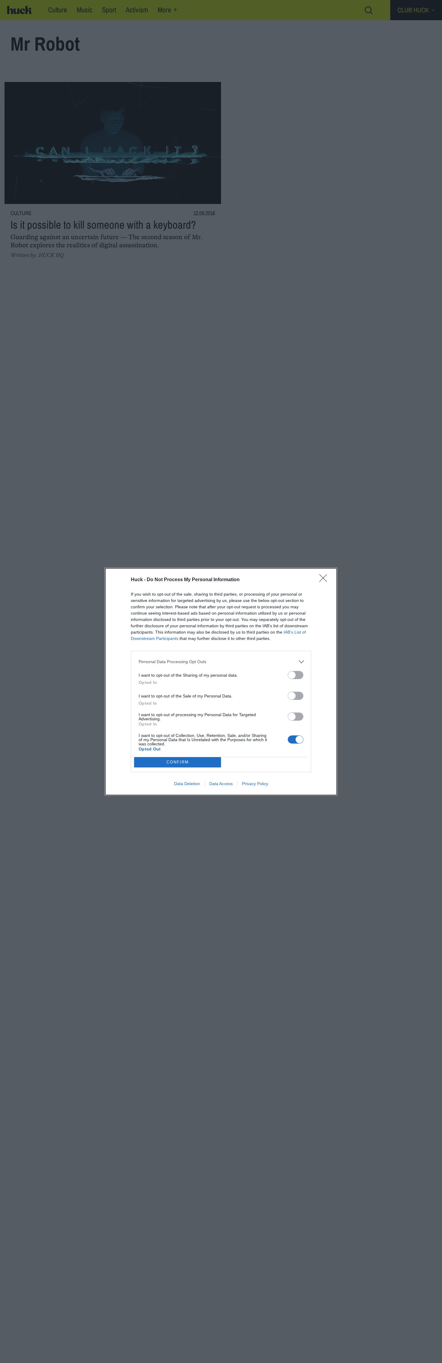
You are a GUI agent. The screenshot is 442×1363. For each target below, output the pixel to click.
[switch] (295, 675)
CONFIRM (178, 762)
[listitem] (221, 662)
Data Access (221, 783)
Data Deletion (187, 783)
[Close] (325, 580)
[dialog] (221, 681)
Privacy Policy (255, 783)
